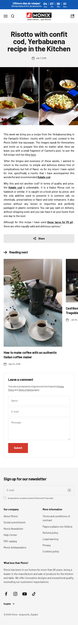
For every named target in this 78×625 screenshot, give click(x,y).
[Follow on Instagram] (15, 593)
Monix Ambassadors (15, 547)
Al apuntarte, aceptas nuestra (30, 498)
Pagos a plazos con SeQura (57, 526)
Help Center (10, 534)
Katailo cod (44, 177)
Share (41, 238)
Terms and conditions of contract (56, 518)
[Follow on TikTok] (33, 593)
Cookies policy (51, 551)
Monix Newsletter (13, 528)
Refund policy (50, 532)
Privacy (47, 545)
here (33, 154)
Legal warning (50, 539)
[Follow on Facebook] (6, 593)
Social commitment (15, 522)
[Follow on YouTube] (24, 593)
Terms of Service (26, 390)
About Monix (11, 516)
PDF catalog (10, 541)
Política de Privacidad (43, 498)
